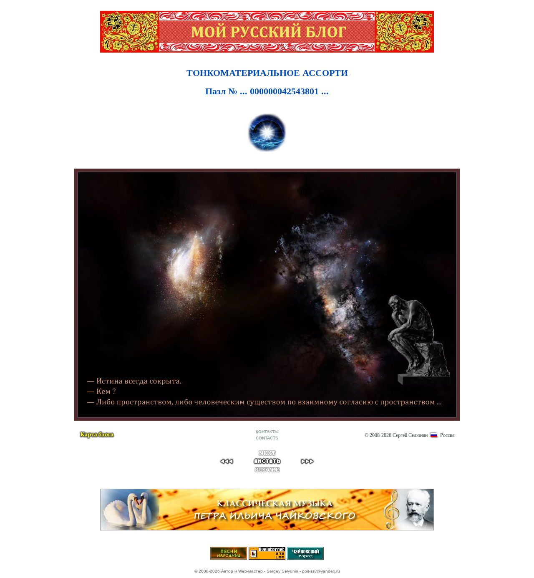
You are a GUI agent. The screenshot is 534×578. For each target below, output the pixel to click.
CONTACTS (267, 438)
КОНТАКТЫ (267, 431)
